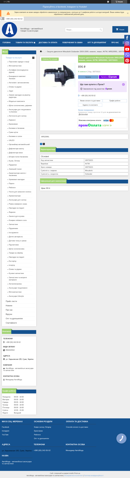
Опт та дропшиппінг (96, 43)
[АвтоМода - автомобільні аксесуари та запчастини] (9, 29)
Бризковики (13, 124)
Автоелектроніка (15, 284)
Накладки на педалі (16, 208)
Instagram (5, 431)
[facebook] (41, 144)
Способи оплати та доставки (77, 427)
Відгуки (9, 314)
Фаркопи (12, 212)
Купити (88, 77)
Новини (9, 305)
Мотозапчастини (15, 66)
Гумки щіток (13, 132)
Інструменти (13, 233)
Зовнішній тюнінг (15, 169)
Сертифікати (11, 323)
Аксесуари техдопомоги (18, 288)
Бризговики (38, 431)
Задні (11, 91)
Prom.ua (77, 473)
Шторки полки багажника (18, 157)
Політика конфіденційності (93, 475)
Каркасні (12, 120)
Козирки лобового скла (18, 220)
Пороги (11, 183)
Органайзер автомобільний (19, 144)
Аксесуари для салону (17, 200)
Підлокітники (14, 245)
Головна (7, 43)
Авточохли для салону (18, 116)
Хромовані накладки (17, 179)
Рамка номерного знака (18, 204)
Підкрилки (13, 165)
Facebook (5, 427)
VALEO (11, 140)
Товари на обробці (16, 253)
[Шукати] (101, 30)
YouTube (5, 435)
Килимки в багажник (16, 128)
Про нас (115, 43)
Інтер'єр (12, 265)
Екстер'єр (12, 261)
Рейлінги (12, 188)
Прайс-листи (11, 301)
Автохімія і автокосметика (19, 83)
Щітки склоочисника (16, 249)
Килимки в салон (15, 136)
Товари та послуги (24, 43)
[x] (44, 144)
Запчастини (13, 224)
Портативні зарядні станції (19, 62)
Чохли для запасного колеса (20, 192)
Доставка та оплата (48, 43)
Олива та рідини (15, 87)
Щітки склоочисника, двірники (20, 105)
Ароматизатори (15, 196)
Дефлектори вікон (16, 153)
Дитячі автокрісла (16, 237)
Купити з (104, 77)
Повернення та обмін (72, 43)
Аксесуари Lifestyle (16, 296)
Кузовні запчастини (16, 273)
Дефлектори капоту (16, 149)
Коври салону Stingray (42, 427)
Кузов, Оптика (14, 161)
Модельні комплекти (17, 101)
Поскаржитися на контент (73, 475)
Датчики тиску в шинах (18, 241)
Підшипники (13, 228)
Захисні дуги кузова (16, 216)
